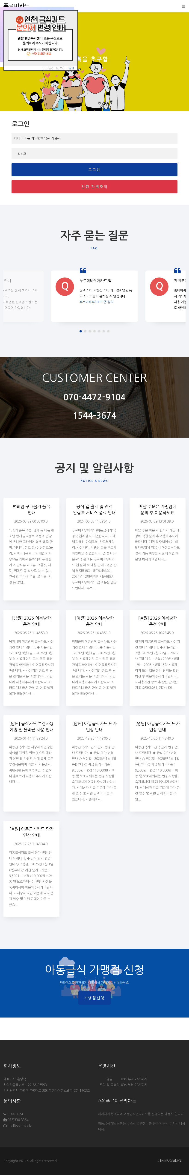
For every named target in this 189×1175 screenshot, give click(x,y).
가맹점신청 (94, 998)
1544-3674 (94, 416)
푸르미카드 (16, 6)
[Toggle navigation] (182, 6)
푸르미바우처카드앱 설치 (96, 302)
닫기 (71, 68)
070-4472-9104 (94, 397)
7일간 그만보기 (56, 68)
